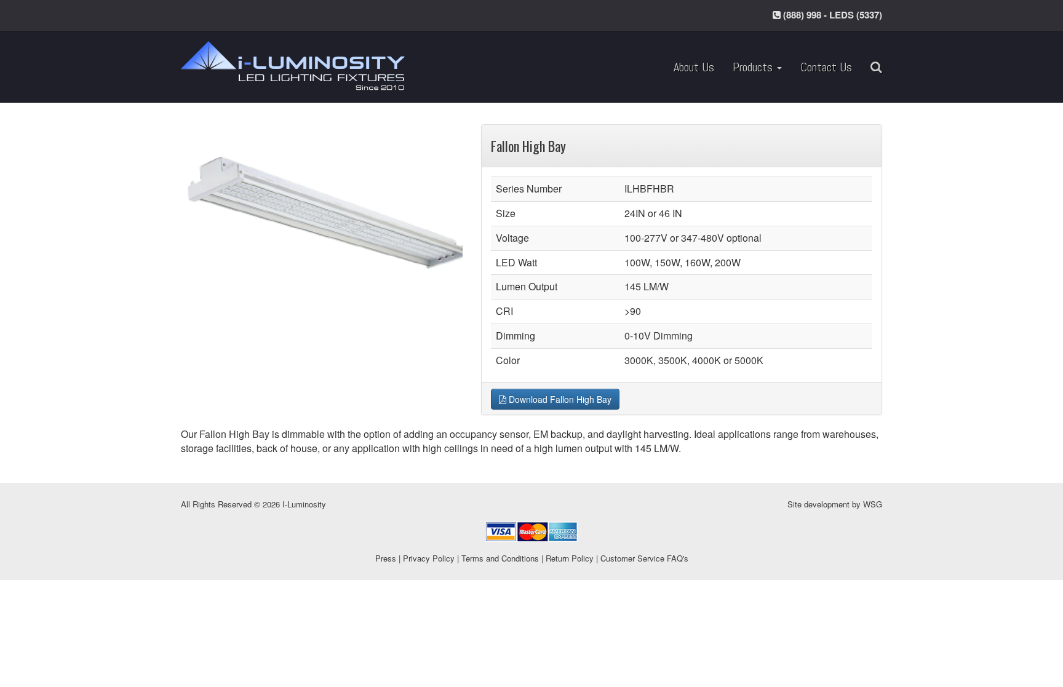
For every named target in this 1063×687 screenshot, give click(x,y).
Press (385, 558)
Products (754, 67)
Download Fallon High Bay (558, 399)
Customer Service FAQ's (644, 558)
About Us (694, 67)
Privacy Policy (429, 558)
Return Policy (570, 558)
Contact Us (826, 67)
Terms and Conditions (500, 558)
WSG (872, 504)
